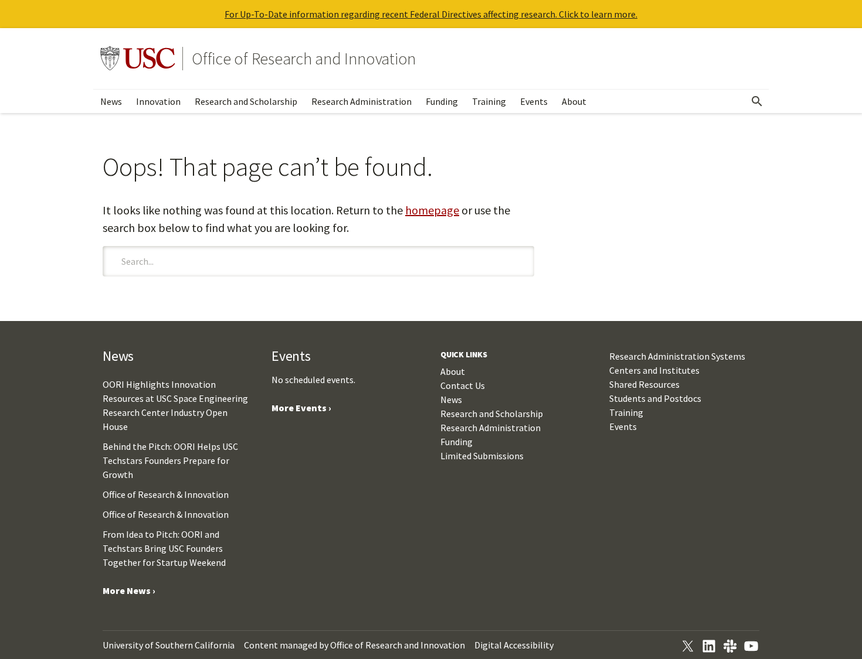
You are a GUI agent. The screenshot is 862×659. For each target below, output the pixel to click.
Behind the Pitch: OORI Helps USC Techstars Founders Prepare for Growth (170, 460)
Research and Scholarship (246, 101)
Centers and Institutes (654, 370)
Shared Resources (644, 384)
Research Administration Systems (677, 356)
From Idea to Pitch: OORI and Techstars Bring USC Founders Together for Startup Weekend (164, 548)
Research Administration (361, 101)
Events (534, 101)
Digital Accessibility (514, 645)
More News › (129, 590)
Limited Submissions (482, 456)
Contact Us (462, 385)
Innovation (158, 101)
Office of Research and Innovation (304, 58)
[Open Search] (757, 101)
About (574, 101)
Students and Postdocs (655, 398)
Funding (442, 101)
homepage (432, 210)
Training (489, 101)
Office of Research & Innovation (166, 494)
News (111, 101)
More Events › (301, 408)
